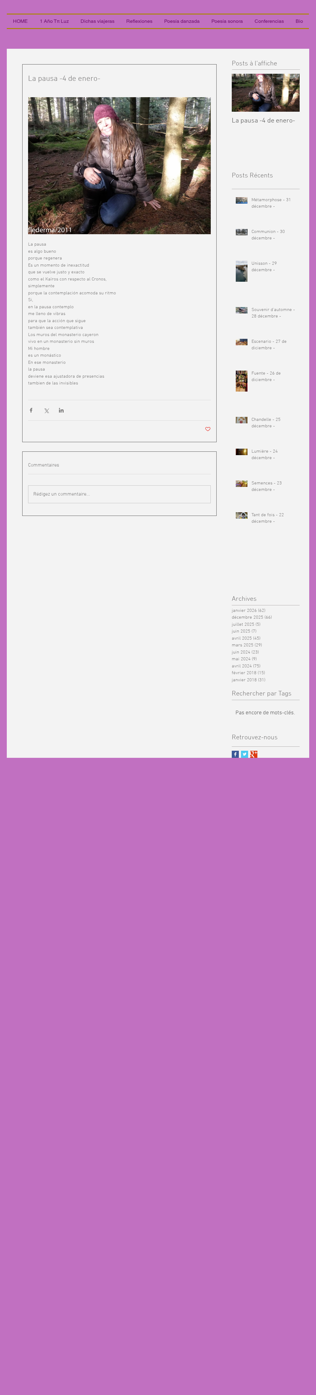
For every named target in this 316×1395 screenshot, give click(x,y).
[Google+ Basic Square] (253, 754)
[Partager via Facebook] (31, 410)
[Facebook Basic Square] (235, 754)
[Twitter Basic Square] (244, 754)
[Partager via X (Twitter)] (46, 410)
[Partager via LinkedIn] (61, 410)
